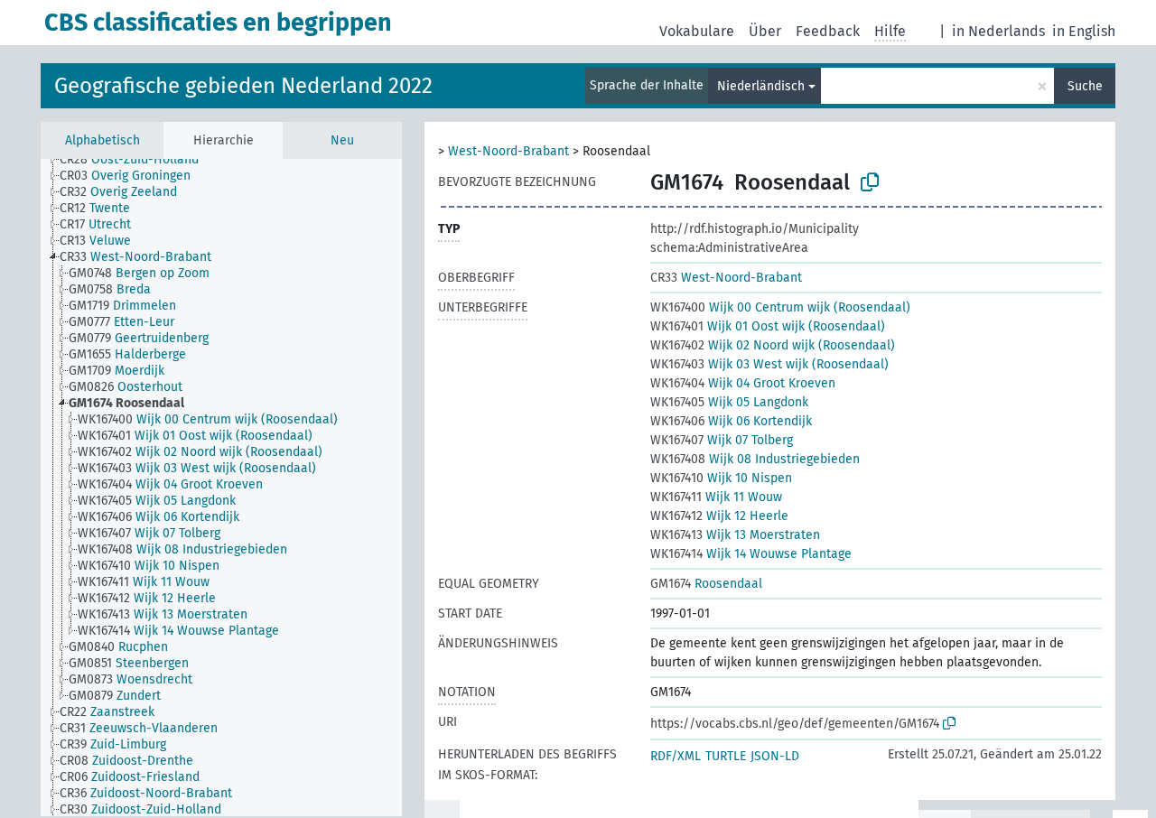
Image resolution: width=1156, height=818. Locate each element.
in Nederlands (998, 31)
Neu (342, 140)
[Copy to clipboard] (870, 182)
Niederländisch (761, 86)
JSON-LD (774, 756)
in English (1083, 31)
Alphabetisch (102, 140)
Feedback (828, 31)
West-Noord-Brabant (508, 151)
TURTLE (725, 756)
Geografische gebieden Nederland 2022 (243, 85)
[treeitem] (137, 160)
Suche (1085, 86)
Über (765, 31)
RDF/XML (675, 756)
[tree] (221, 487)
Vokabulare (696, 31)
